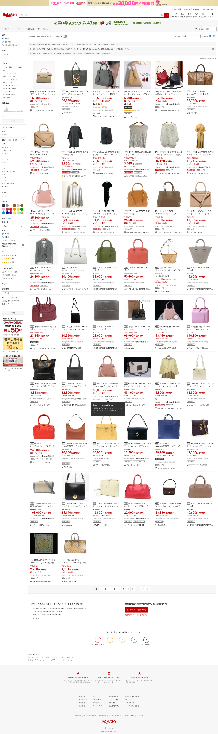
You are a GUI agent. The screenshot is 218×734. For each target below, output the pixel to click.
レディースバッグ (66, 657)
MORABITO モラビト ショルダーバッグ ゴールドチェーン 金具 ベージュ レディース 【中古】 (200, 386)
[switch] (22, 245)
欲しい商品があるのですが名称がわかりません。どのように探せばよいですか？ (60, 608)
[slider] (2, 112)
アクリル (5, 162)
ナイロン (5, 153)
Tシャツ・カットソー (66, 660)
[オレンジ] (14, 209)
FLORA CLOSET (100, 525)
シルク (4, 165)
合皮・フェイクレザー (9, 171)
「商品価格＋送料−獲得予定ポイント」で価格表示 (45, 36)
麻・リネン (6, 186)
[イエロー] (18, 209)
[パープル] (10, 212)
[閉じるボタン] (213, 44)
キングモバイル (131, 117)
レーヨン (5, 159)
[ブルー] (3, 212)
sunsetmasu (68, 525)
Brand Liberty (131, 348)
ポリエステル (6, 150)
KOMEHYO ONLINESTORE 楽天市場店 (138, 232)
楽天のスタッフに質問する (136, 610)
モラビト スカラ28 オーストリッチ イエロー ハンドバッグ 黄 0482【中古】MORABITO (106, 446)
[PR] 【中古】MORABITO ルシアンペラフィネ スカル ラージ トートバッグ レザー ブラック (75, 94)
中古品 (4, 134)
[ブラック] (3, 205)
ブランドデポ (193, 113)
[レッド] (10, 209)
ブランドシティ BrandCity (41, 173)
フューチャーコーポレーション (168, 110)
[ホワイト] (10, 205)
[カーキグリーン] (21, 205)
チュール (5, 192)
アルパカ (5, 180)
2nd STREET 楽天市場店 (72, 348)
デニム (4, 177)
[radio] (3, 38)
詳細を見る (106, 53)
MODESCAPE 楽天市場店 (166, 468)
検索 (13, 121)
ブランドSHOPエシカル (41, 525)
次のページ (145, 589)
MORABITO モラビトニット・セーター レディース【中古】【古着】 (168, 386)
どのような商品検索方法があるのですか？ (47, 612)
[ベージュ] (18, 205)
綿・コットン (6, 147)
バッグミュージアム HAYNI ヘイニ (107, 116)
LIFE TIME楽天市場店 (102, 465)
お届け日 (5, 230)
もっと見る (35, 618)
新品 (3, 131)
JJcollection (68, 113)
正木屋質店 (161, 525)
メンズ (4, 57)
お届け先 (5, 222)
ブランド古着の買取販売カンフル (75, 176)
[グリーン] (21, 209)
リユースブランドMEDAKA (198, 348)
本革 (3, 144)
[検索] (166, 15)
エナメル (5, 189)
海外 (9, 219)
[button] (209, 9)
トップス (52, 660)
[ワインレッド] (7, 209)
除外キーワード (7, 304)
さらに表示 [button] (6, 97)
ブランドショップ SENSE (41, 462)
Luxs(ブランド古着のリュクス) (136, 176)
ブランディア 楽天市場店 (41, 405)
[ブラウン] (14, 205)
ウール (4, 156)
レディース (6, 54)
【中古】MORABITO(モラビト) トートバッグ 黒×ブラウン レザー (43, 386)
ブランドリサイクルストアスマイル (45, 348)
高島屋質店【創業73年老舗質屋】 (75, 405)
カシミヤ (5, 174)
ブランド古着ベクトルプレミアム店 (170, 232)
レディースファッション (37, 660)
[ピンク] (3, 209)
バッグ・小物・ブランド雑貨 (39, 657)
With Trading (68, 467)
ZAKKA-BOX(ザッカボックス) (43, 110)
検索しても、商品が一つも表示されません (47, 615)
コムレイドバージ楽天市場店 (199, 405)
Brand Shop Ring (164, 291)
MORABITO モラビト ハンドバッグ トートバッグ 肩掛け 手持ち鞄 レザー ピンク (137, 506)
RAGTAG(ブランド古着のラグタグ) (170, 408)
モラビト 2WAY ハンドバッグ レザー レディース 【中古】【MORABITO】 (199, 213)
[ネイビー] (7, 212)
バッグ (54, 657)
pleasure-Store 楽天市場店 (104, 173)
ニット (4, 168)
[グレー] (7, 205)
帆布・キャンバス (8, 183)
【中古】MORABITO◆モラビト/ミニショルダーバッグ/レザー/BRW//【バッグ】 (74, 329)
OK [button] (121, 409)
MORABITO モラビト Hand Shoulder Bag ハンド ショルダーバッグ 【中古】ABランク (168, 506)
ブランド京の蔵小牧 (196, 232)
